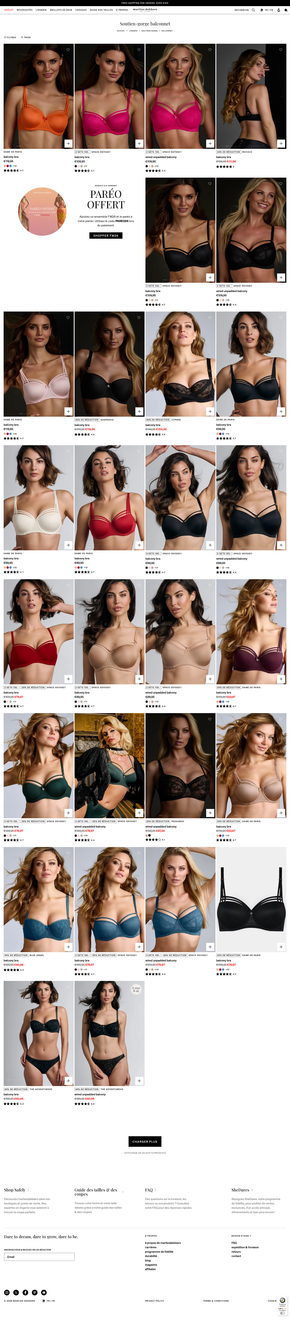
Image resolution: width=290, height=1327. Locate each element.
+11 (85, 166)
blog (148, 1260)
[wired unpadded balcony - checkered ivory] (152, 166)
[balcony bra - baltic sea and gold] (10, 166)
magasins (151, 1264)
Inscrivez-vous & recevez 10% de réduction (27, 1249)
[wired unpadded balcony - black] (146, 166)
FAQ (234, 1243)
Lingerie (133, 31)
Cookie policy (277, 1301)
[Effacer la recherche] (251, 10)
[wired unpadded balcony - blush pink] (149, 166)
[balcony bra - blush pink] (78, 166)
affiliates (150, 1269)
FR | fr (269, 10)
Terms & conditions (216, 1301)
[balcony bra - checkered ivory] (81, 166)
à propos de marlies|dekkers (163, 1243)
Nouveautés (25, 10)
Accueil (121, 31)
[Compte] (278, 10)
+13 (15, 166)
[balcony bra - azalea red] (7, 166)
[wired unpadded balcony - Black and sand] (149, 835)
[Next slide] (69, 96)
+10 (156, 166)
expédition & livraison (245, 1247)
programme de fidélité (159, 1251)
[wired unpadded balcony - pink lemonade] (146, 835)
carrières (150, 1247)
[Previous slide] (8, 96)
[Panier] (286, 10)
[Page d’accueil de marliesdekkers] (145, 10)
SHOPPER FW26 (105, 235)
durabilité (151, 1256)
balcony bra (11, 156)
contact (236, 1256)
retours (236, 1251)
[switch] (282, 1313)
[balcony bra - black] (76, 166)
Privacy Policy (154, 1301)
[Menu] (286, 1297)
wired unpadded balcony (161, 157)
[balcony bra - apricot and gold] (5, 166)
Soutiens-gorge (149, 31)
